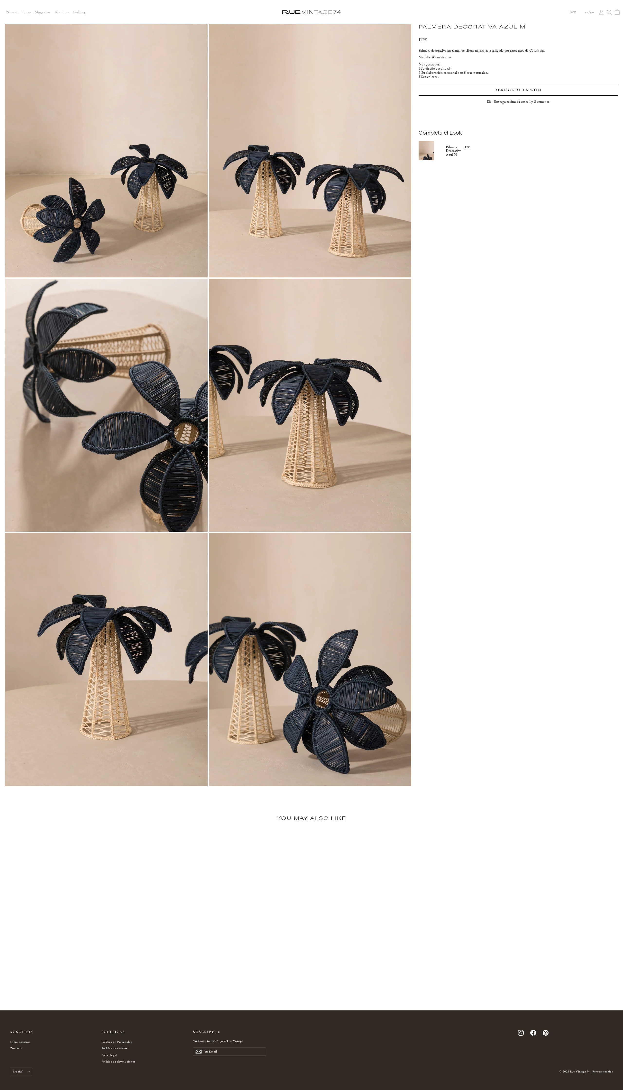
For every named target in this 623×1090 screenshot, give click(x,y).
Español (17, 1071)
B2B (572, 12)
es (586, 12)
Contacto (16, 1048)
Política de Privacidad (117, 1042)
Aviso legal (109, 1055)
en (592, 12)
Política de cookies (114, 1048)
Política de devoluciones (118, 1061)
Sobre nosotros (20, 1042)
